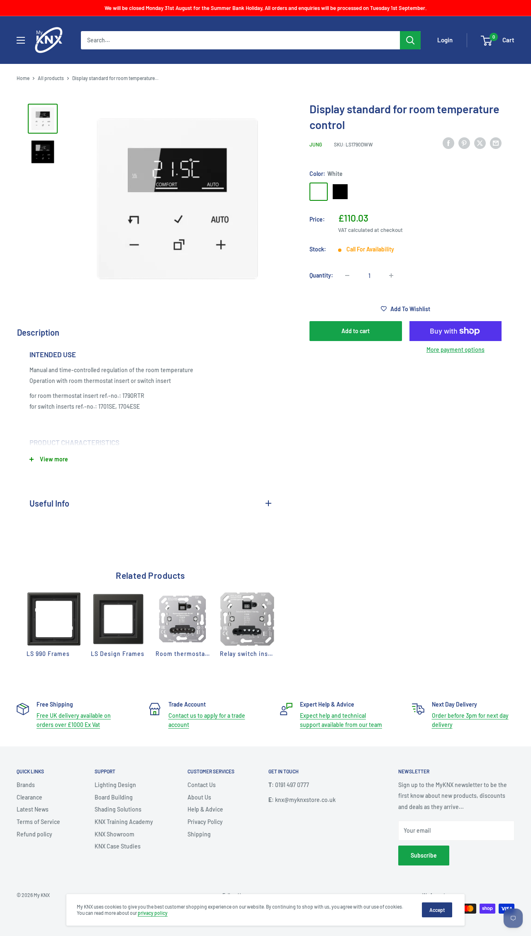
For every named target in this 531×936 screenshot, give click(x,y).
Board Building (114, 797)
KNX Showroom (114, 834)
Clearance (29, 797)
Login (445, 40)
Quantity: (321, 275)
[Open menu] (21, 40)
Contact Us (202, 784)
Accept (437, 910)
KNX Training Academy (124, 821)
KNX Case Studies (118, 846)
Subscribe (424, 855)
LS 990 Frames (48, 653)
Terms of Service (38, 821)
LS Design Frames (117, 653)
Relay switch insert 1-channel (263, 653)
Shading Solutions (118, 809)
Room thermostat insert (191, 653)
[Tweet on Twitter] (480, 143)
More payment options (455, 349)
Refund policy (34, 834)
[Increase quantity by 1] (391, 275)
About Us (199, 797)
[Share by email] (496, 143)
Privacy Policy (205, 821)
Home (23, 78)
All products (51, 78)
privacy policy (153, 913)
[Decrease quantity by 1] (347, 275)
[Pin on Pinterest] (464, 143)
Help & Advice (205, 809)
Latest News (33, 809)
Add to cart (355, 330)
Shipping (199, 834)
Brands (26, 784)
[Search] (410, 40)
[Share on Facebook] (448, 143)
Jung (315, 144)
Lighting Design (115, 784)
